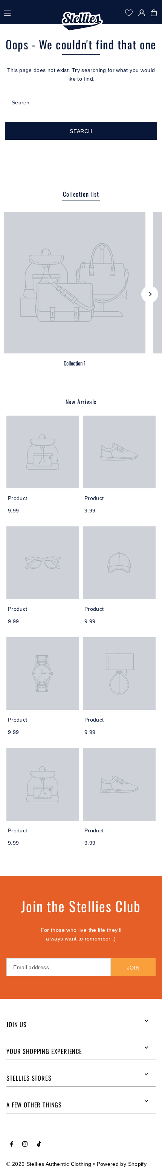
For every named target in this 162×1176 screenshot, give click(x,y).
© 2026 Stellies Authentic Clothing (48, 1164)
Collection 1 (75, 363)
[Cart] (155, 12)
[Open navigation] (31, 12)
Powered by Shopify (122, 1164)
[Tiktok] (39, 1144)
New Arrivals (81, 401)
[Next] (149, 294)
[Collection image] (74, 282)
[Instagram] (25, 1144)
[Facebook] (11, 1144)
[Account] (141, 12)
